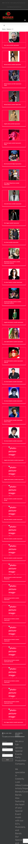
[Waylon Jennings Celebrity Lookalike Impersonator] (14, 589)
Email (3, 753)
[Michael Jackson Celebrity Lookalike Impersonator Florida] (14, 693)
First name (4, 741)
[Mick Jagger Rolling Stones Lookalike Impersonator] (14, 174)
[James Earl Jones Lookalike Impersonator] (14, 195)
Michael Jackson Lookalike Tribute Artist (12, 104)
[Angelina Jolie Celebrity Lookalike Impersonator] (14, 452)
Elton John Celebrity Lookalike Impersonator (13, 519)
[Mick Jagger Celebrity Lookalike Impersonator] (14, 714)
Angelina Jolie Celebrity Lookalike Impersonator (14, 460)
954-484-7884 (6, 2)
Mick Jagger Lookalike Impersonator (11, 223)
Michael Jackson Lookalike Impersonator (12, 64)
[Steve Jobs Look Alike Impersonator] (14, 37)
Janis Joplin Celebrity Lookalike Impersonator (13, 341)
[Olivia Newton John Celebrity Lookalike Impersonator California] (14, 253)
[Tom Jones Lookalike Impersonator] (14, 234)
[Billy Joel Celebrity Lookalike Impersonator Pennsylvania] (14, 569)
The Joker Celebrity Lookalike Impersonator (13, 282)
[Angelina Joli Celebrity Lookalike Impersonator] (14, 314)
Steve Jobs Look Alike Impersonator (11, 45)
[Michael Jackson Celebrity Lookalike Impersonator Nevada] (14, 652)
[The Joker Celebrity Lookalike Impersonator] (14, 274)
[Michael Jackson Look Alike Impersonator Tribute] (14, 75)
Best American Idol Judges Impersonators (12, 163)
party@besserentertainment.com (14, 6)
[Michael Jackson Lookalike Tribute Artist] (14, 96)
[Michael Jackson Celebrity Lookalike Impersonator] (14, 610)
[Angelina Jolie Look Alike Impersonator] (14, 115)
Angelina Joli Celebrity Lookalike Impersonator (13, 322)
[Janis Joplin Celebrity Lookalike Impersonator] (14, 333)
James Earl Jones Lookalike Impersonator (12, 203)
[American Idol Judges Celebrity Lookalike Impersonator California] (14, 293)
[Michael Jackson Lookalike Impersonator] (14, 56)
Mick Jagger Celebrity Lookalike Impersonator (13, 722)
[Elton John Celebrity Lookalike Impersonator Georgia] (14, 490)
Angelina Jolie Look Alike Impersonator (12, 123)
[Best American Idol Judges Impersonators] (14, 155)
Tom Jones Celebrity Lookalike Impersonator (13, 381)
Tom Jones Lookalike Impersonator (11, 242)
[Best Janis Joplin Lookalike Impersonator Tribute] (14, 134)
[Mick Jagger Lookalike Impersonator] (14, 214)
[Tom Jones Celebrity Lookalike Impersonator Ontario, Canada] (14, 412)
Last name (4, 747)
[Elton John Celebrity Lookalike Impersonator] (14, 511)
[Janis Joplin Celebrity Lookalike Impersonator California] (14, 352)
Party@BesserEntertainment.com (18, 2)
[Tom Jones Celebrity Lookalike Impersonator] (14, 373)
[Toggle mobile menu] (25, 20)
